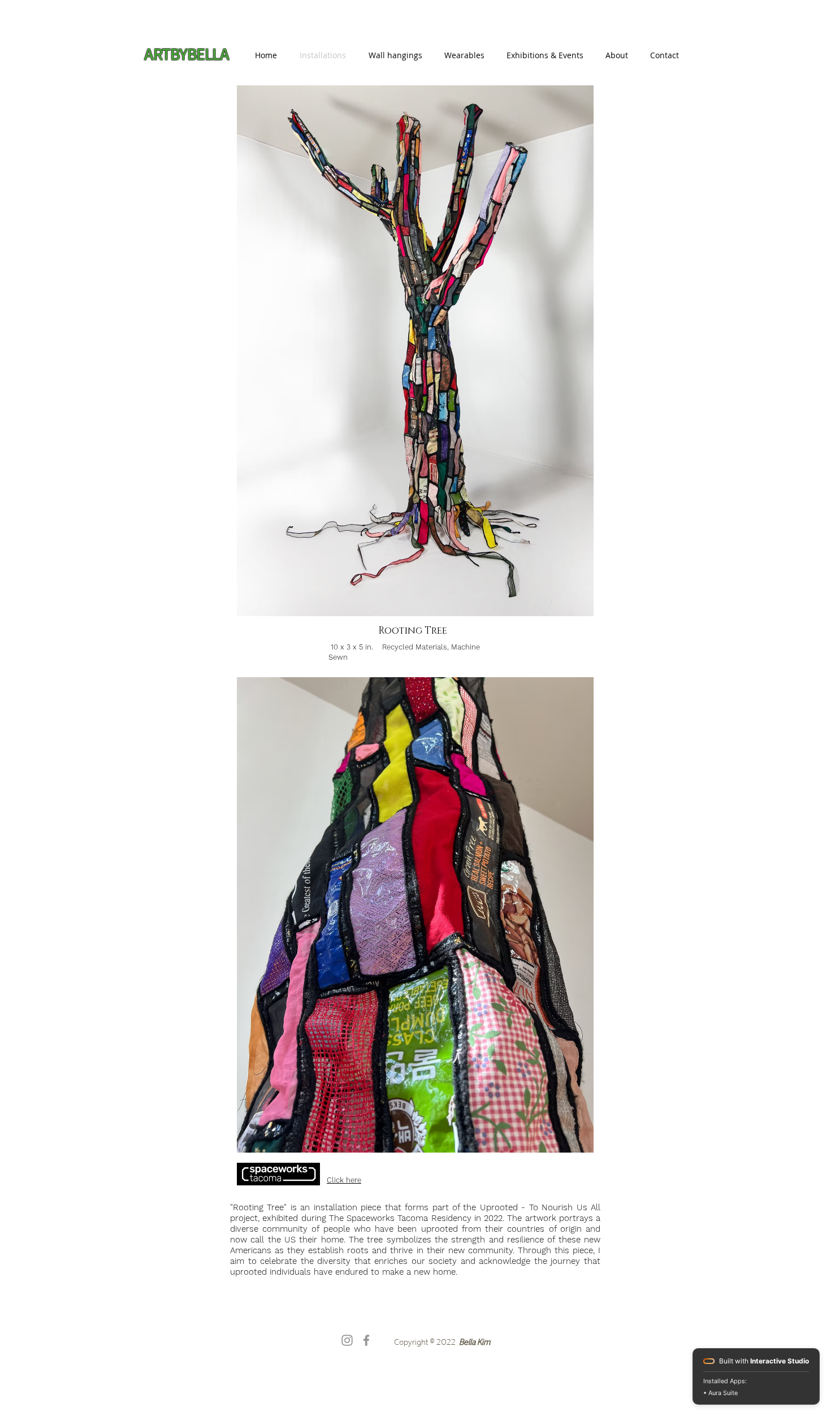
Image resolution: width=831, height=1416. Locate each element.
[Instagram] (347, 1340)
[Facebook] (366, 1340)
